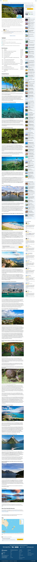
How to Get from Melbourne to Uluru (30, 211)
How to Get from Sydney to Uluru (31, 193)
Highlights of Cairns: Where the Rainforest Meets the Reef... (31, 48)
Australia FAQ (29, 109)
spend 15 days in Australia (16, 510)
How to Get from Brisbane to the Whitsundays (31, 214)
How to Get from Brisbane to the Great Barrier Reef (31, 197)
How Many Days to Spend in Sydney (31, 19)
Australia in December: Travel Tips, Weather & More (30, 156)
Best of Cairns (27, 59)
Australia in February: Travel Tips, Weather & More (31, 117)
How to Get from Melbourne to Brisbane (30, 190)
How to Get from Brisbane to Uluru (31, 183)
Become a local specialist (22, 557)
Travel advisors (20, 558)
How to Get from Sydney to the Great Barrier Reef (31, 187)
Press (19, 556)
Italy (10, 552)
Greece (11, 551)
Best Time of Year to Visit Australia (31, 102)
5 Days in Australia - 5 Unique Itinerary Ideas (30, 85)
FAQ (28, 551)
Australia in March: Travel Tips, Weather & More (31, 121)
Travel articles (29, 552)
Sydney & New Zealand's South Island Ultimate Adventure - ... (31, 31)
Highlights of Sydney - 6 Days (31, 27)
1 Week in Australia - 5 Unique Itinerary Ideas (30, 88)
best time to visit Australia (5, 511)
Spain (11, 556)
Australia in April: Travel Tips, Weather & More (31, 124)
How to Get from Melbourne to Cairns (30, 200)
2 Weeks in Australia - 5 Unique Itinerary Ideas (31, 95)
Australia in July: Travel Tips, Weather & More (31, 146)
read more (12, 32)
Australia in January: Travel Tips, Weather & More (31, 114)
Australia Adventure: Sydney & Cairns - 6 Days (31, 56)
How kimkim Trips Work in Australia (31, 106)
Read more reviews (12, 35)
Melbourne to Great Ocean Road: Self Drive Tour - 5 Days (31, 62)
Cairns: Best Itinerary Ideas (31, 44)
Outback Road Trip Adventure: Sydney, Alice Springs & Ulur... (31, 176)
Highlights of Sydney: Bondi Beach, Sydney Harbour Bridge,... (31, 23)
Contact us (20, 552)
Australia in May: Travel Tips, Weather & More (31, 128)
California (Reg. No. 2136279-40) (5, 556)
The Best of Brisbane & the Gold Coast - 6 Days (31, 75)
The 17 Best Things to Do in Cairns (31, 41)
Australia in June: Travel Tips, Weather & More (31, 142)
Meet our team (20, 551)
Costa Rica (11, 557)
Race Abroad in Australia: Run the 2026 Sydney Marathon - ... (31, 166)
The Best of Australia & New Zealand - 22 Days (31, 69)
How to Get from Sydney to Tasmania (31, 207)
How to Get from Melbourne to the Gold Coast (30, 204)
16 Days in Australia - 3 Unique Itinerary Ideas (31, 172)
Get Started (20, 539)
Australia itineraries (4, 510)
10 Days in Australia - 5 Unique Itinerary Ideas (31, 92)
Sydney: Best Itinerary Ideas (30, 34)
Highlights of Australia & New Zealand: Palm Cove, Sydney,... (31, 52)
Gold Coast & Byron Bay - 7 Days (31, 65)
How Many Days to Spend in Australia (31, 82)
